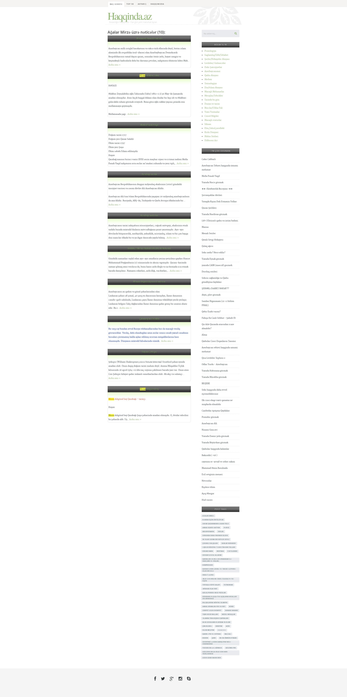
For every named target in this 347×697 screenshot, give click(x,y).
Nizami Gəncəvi (209, 430)
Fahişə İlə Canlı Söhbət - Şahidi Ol (218, 318)
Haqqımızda (157, 4)
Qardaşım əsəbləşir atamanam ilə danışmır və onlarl (217, 560)
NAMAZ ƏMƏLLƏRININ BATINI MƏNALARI (149, 248)
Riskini (205, 638)
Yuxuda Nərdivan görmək (214, 214)
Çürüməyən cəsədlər (149, 319)
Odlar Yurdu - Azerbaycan (214, 364)
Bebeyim (219, 626)
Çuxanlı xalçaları (210, 543)
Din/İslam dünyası (214, 87)
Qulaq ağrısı (207, 246)
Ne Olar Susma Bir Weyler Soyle (216, 539)
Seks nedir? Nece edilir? (213, 252)
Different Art (211, 140)
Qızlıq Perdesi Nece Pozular (214, 593)
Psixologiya (210, 51)
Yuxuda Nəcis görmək (212, 182)
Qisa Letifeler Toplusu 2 (213, 358)
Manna (205, 227)
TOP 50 (130, 4)
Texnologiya (211, 83)
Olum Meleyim (208, 630)
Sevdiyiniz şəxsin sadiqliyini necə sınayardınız (217, 643)
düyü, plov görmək (211, 295)
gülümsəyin (231, 648)
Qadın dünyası (211, 75)
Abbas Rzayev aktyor (211, 528)
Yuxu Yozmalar (212, 112)
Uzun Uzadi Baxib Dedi (212, 658)
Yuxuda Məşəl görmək (212, 648)
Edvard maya (208, 551)
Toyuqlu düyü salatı (211, 585)
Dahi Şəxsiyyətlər (213, 67)
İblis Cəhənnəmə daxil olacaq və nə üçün (218, 580)
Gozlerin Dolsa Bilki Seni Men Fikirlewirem (215, 653)
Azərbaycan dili (149, 174)
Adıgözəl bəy (149, 389)
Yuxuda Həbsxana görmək (215, 371)
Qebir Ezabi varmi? (211, 311)
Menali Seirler (209, 233)
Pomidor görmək (210, 417)
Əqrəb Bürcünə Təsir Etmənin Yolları (219, 547)
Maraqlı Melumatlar (214, 91)
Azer (228, 626)
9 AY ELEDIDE (232, 551)
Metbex (208, 79)
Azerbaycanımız (212, 71)
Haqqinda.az (129, 16)
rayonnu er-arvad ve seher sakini (218, 461)
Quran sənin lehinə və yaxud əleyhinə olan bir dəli (219, 570)
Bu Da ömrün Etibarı (228, 638)
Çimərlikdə (207, 626)
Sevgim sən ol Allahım (212, 555)
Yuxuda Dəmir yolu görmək (215, 436)
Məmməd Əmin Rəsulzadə (149, 38)
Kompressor (208, 565)
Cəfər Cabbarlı (209, 159)
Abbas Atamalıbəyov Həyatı (214, 606)
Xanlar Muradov (229, 543)
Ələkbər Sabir (149, 75)
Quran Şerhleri (209, 208)
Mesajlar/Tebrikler (214, 95)
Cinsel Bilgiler (212, 116)
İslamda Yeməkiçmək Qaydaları (215, 618)
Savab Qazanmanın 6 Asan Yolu (216, 524)
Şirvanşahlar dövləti (212, 195)
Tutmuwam (228, 585)
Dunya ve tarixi (212, 104)
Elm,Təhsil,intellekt (214, 128)
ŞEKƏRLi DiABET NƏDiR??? (215, 288)
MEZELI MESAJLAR (228, 614)
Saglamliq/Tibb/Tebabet (216, 55)
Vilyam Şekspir (149, 352)
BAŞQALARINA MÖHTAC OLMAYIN (215, 602)
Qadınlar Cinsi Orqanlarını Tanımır (219, 341)
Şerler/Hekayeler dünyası (217, 59)
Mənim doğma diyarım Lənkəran (149, 281)
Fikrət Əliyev (208, 575)
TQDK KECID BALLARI (210, 614)
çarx (214, 638)
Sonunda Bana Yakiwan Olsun (215, 535)
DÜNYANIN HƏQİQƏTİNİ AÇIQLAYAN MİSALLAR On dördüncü (220, 598)
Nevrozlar (207, 481)
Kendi (231, 606)
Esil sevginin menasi (212, 474)
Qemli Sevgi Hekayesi (212, 240)
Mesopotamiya (208, 531)
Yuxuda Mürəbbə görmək (214, 377)
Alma (204, 335)
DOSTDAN (220, 551)
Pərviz (226, 528)
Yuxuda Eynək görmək (213, 259)
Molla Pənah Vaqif (149, 125)
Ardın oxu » (114, 65)
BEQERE (206, 383)
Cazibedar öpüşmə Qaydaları (216, 410)
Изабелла (222, 630)
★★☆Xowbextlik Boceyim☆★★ (217, 189)
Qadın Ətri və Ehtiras (212, 634)
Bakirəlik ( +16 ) (209, 455)
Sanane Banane (231, 610)
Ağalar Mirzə (208, 516)
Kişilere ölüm (208, 487)
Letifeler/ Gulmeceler (215, 63)
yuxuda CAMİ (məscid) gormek (217, 265)
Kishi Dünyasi (211, 132)
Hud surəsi (207, 500)
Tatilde (221, 531)
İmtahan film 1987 (210, 589)
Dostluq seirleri (209, 271)
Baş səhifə (116, 4)
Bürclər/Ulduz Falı (214, 108)
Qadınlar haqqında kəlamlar (215, 449)
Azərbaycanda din (149, 215)
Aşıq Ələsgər (208, 493)
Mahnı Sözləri (211, 136)
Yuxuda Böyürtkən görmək (215, 442)
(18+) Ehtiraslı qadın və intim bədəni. (220, 220)
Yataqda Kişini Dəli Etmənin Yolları (219, 201)
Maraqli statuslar (213, 120)
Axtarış (142, 4)
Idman (208, 124)
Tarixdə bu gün (212, 100)
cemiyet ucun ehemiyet (212, 610)
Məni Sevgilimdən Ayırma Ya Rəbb (216, 622)
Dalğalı (228, 634)
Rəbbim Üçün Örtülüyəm (213, 520)
